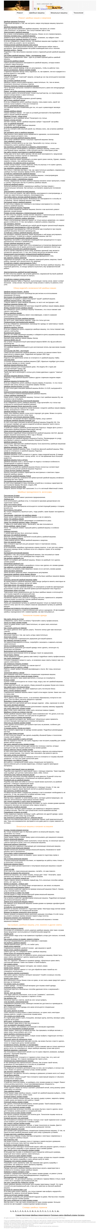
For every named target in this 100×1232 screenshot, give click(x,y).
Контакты (81, 1215)
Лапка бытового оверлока (13, 571)
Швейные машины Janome (13, 327)
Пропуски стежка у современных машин (18, 179)
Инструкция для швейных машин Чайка (18, 297)
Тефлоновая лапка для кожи (14, 590)
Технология (78, 13)
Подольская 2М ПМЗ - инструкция (16, 351)
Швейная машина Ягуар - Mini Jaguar (17, 300)
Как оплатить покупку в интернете (16, 973)
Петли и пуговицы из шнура (14, 646)
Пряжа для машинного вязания (15, 835)
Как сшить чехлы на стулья (14, 619)
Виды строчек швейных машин (15, 690)
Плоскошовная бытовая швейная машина (19, 318)
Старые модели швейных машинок (16, 470)
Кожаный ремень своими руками (16, 1096)
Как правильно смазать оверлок (15, 157)
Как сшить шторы (10, 633)
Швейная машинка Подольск (14, 21)
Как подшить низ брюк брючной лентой (18, 785)
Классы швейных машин (13, 313)
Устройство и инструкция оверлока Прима (19, 417)
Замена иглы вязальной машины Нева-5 (18, 901)
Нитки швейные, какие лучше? (15, 526)
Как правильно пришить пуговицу (16, 664)
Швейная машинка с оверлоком (15, 1050)
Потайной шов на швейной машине (17, 780)
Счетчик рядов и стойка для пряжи (16, 892)
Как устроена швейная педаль (15, 80)
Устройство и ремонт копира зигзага (17, 279)
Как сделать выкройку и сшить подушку (18, 739)
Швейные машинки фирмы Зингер (16, 336)
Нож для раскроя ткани (12, 542)
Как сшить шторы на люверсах (15, 755)
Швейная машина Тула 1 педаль (16, 460)
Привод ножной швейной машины (16, 66)
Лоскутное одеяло (10, 637)
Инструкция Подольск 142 (13, 356)
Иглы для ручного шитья (13, 504)
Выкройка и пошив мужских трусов (16, 1145)
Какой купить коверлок (12, 946)
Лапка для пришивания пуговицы (16, 601)
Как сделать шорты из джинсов (15, 628)
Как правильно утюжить (12, 1005)
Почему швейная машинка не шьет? (17, 243)
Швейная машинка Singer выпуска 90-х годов (20, 406)
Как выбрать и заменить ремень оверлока (19, 218)
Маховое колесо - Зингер (13, 50)
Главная (19, 1215)
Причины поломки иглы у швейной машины (19, 36)
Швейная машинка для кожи (14, 1129)
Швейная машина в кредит (13, 928)
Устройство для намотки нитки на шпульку (19, 163)
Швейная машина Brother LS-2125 (16, 386)
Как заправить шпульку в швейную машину (19, 596)
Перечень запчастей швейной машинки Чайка (20, 579)
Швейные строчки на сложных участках (18, 712)
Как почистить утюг (11, 1139)
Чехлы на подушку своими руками (16, 1195)
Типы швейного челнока (12, 141)
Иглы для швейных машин (13, 538)
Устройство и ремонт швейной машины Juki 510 (21, 232)
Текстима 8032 (9, 359)
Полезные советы (57, 1215)
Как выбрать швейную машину (15, 943)
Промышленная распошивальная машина (19, 322)
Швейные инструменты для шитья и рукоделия (21, 608)
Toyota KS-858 (9, 869)
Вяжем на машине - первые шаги (16, 884)
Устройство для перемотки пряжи (16, 907)
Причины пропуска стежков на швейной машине (21, 86)
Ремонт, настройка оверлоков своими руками (20, 91)
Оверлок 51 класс (10, 75)
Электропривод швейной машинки (16, 32)
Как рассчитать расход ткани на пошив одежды (21, 676)
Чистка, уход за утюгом (12, 993)
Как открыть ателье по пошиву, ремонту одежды (21, 939)
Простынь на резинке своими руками (17, 723)
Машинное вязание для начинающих (17, 918)
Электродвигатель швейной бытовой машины (20, 272)
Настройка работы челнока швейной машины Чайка (23, 197)
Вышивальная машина (12, 333)
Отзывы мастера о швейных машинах (17, 1134)
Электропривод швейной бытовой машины (19, 191)
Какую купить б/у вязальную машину (17, 953)
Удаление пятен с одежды (13, 987)
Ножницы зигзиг (9, 545)
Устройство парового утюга (14, 1080)
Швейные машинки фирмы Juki (15, 304)
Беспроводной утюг (11, 1055)
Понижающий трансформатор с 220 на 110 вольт (21, 227)
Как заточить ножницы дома (14, 1071)
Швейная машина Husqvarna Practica (17, 436)
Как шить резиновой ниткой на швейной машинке (22, 1086)
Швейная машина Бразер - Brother (16, 291)
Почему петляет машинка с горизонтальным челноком (23, 213)
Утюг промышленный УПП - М (15, 370)
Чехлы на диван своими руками (15, 622)
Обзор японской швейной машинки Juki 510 (20, 431)
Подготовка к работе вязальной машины (18, 853)
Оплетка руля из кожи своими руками (17, 1113)
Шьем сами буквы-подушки (14, 733)
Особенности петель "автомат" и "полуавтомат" (21, 1045)
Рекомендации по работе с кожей (16, 667)
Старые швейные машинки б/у (15, 395)
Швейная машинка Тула (12, 442)
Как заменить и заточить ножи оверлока (18, 567)
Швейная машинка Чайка (13, 27)
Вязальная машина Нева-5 (13, 864)
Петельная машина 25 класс (14, 345)
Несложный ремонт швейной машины (17, 202)
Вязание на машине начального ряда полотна (20, 912)
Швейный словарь (70, 1215)
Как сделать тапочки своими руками (17, 1123)
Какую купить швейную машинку (16, 950)
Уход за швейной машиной (13, 123)
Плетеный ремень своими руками (16, 1102)
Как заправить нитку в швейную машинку (19, 132)
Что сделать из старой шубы (14, 1016)
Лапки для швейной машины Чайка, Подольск (20, 522)
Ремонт (20, 13)
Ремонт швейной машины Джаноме (17, 207)
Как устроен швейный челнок (14, 100)
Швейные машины (37, 13)
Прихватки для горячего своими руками (18, 1161)
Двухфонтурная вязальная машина (17, 848)
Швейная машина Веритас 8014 (15, 365)
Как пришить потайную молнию (15, 807)
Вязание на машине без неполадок (16, 873)
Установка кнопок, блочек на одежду (17, 728)
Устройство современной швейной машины (20, 173)
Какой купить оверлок (12, 968)
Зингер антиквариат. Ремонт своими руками (20, 70)
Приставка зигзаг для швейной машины (18, 585)
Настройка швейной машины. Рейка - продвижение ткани (25, 55)
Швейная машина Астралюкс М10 (16, 381)
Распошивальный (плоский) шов (15, 1177)
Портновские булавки (12, 495)
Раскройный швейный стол (13, 563)
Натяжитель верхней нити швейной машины (20, 249)
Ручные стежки (9, 680)
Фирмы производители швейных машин (18, 308)
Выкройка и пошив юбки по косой (16, 701)
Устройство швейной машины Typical (17, 476)
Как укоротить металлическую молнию (18, 796)
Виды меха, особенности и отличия (17, 1021)
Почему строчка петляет (12, 120)
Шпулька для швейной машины (15, 535)
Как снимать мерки (11, 964)
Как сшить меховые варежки (14, 705)
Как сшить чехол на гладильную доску (18, 1039)
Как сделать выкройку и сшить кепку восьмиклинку (22, 801)
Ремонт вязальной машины (14, 839)
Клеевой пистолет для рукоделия (16, 1118)
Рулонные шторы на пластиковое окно (18, 1066)
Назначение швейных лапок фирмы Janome (20, 574)
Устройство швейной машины (14, 127)
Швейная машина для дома (14, 411)
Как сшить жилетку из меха (14, 1011)
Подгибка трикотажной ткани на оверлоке (19, 769)
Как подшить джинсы (11, 655)
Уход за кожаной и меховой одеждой (17, 1025)
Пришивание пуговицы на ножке (15, 812)
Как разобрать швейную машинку (16, 168)
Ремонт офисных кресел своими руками (18, 749)
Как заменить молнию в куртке (15, 640)
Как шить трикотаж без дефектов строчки (19, 1182)
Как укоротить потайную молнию (16, 791)
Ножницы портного (10, 531)
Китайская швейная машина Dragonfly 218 (19, 420)
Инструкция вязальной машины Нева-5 (18, 896)
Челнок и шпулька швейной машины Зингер (20, 138)
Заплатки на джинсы (11, 696)
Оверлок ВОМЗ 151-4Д (12, 340)
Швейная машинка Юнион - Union (16, 465)
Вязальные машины (59, 13)
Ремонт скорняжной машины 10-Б (16, 105)
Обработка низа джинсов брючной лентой (19, 774)
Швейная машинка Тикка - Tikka (15, 447)
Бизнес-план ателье (11, 978)
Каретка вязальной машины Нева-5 (17, 887)
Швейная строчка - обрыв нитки (15, 116)
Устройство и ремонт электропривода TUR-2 (20, 263)
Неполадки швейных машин (14, 61)
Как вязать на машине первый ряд (16, 878)
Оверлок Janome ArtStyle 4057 (15, 487)
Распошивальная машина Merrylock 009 (18, 481)
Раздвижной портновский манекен (16, 553)
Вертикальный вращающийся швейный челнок (21, 238)
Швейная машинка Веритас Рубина (17, 376)
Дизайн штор (8, 934)
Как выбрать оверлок (11, 1075)
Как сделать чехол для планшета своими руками (22, 1150)
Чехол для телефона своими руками (17, 1107)
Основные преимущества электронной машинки (21, 401)
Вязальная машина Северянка (15, 844)
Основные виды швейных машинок (17, 1166)
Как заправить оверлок (12, 224)
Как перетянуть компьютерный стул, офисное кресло (23, 817)
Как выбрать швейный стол (14, 558)
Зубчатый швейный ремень (14, 184)
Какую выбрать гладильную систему (17, 1034)
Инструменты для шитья (13, 510)
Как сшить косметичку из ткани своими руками (21, 1200)
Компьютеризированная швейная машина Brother (22, 392)
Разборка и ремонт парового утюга (16, 1172)
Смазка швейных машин (13, 111)
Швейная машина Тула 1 (13, 453)
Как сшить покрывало (12, 658)
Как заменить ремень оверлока (15, 258)
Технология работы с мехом (14, 672)
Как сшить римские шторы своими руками (19, 744)
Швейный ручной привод (13, 96)
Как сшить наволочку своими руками (17, 708)
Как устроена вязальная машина (16, 858)
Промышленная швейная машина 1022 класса (21, 45)
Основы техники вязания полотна (16, 830)
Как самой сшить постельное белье (17, 687)
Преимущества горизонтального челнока (18, 1061)
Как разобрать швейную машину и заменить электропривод (25, 147)
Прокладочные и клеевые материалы (17, 717)
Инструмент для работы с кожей (15, 760)
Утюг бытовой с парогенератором (16, 1002)
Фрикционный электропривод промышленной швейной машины (27, 254)
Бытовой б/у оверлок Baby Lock (15, 1189)
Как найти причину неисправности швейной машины (23, 152)
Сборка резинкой (10, 683)
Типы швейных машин (12, 1091)
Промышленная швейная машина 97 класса (20, 39)
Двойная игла (9, 499)
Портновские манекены (12, 959)
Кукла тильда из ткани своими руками (18, 1155)
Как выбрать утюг (10, 998)
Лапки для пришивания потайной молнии (19, 1028)
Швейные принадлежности (40, 1215)
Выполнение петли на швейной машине (18, 651)
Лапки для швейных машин (14, 519)
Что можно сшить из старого (14, 984)
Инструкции (26, 1215)
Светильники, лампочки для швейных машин (20, 515)
